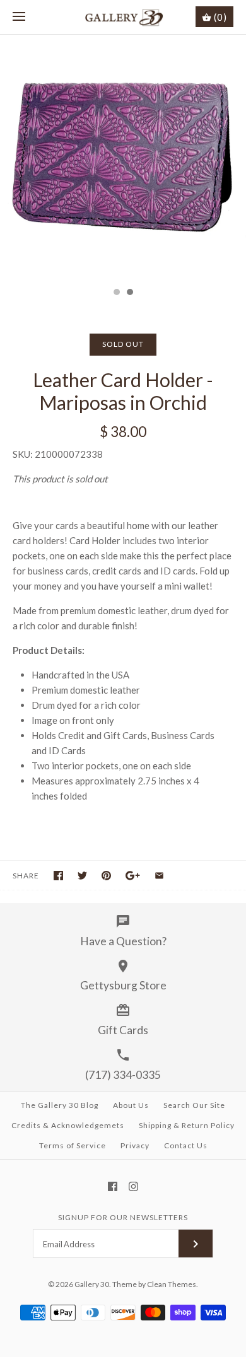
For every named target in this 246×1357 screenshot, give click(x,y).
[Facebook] (112, 1186)
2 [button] (129, 293)
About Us (131, 1105)
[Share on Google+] (133, 875)
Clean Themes (171, 1284)
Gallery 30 (91, 1284)
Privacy (134, 1145)
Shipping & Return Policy (187, 1125)
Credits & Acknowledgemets (67, 1125)
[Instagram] (133, 1186)
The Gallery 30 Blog (59, 1105)
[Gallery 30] (123, 17)
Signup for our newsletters (123, 1217)
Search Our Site (194, 1105)
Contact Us (186, 1145)
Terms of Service (72, 1145)
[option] (123, 158)
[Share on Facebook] (58, 875)
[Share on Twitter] (82, 875)
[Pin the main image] (106, 875)
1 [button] (116, 293)
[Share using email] (159, 875)
